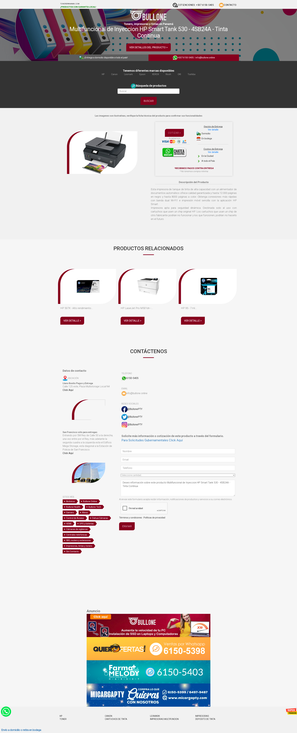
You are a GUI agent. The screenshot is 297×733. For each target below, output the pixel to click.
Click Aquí (68, 390)
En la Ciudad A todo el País (212, 155)
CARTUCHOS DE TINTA (116, 719)
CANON (108, 716)
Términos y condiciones (130, 517)
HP (103, 74)
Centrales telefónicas (76, 535)
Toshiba (191, 74)
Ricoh (168, 74)
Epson (142, 74)
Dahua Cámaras (100, 518)
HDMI (68, 523)
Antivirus (70, 501)
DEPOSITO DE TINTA (205, 719)
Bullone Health (73, 507)
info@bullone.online (205, 57)
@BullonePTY (135, 409)
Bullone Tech (94, 507)
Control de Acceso (75, 518)
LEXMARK (155, 716)
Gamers (70, 512)
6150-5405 (132, 378)
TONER (63, 719)
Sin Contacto (72, 551)
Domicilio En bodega (212, 132)
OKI (179, 74)
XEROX (155, 74)
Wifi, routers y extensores (78, 540)
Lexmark (128, 74)
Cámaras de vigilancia (77, 529)
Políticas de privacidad (154, 517)
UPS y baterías (87, 523)
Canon (114, 74)
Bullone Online (90, 501)
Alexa (85, 512)
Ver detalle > (72, 320)
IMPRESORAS (202, 716)
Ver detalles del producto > (148, 47)
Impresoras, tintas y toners (79, 546)
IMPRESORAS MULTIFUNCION (164, 719)
